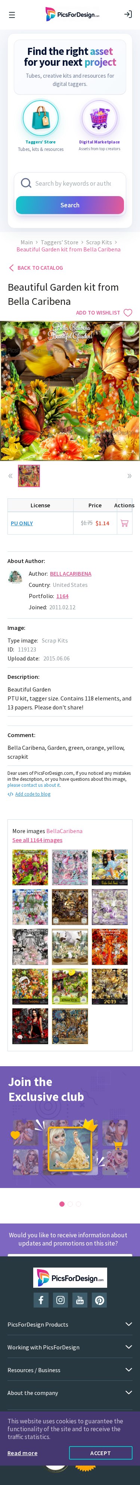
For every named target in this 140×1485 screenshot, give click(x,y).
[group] (70, 1127)
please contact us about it (33, 785)
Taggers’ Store (59, 242)
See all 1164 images (37, 840)
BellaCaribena (70, 573)
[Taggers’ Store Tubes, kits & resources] (41, 118)
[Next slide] (130, 476)
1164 (62, 596)
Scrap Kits (99, 242)
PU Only (22, 523)
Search (70, 205)
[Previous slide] (10, 476)
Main (27, 242)
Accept (100, 1453)
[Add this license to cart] (124, 523)
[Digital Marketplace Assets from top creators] (100, 118)
